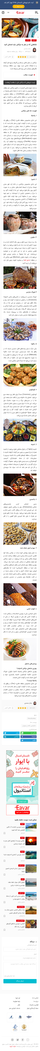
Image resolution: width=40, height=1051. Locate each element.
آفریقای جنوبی (20, 921)
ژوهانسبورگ (21, 907)
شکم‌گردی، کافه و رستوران (29, 726)
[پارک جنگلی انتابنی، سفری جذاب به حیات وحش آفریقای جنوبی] (31, 910)
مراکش (28, 40)
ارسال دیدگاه (20, 981)
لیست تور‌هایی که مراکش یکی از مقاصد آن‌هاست (20, 82)
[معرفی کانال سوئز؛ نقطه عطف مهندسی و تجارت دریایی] (31, 882)
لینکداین (16, 737)
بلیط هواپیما (16, 1001)
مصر (23, 879)
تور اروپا (18, 998)
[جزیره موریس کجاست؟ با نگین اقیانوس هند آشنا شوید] (31, 827)
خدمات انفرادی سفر (14, 1008)
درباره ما (36, 1001)
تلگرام (34, 740)
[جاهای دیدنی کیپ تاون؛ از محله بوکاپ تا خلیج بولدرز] (31, 896)
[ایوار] (20, 12)
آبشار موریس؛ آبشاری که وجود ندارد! (14, 855)
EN (8, 12)
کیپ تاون (21, 865)
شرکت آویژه (13, 1046)
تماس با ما (35, 998)
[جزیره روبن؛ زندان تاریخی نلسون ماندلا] (31, 868)
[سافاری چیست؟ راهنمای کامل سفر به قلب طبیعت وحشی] (31, 841)
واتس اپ (33, 733)
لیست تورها (20, 6)
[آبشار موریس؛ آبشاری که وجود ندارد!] (31, 855)
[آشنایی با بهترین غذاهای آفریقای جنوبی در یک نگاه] (31, 924)
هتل (19, 1005)
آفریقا (34, 40)
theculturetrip (32, 718)
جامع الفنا (27, 260)
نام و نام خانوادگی (32, 945)
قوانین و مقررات (33, 1005)
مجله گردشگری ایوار (32, 1008)
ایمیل (35, 954)
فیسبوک (34, 737)
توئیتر (17, 733)
